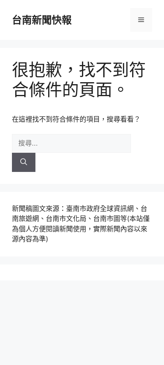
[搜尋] (23, 162)
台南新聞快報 (42, 20)
